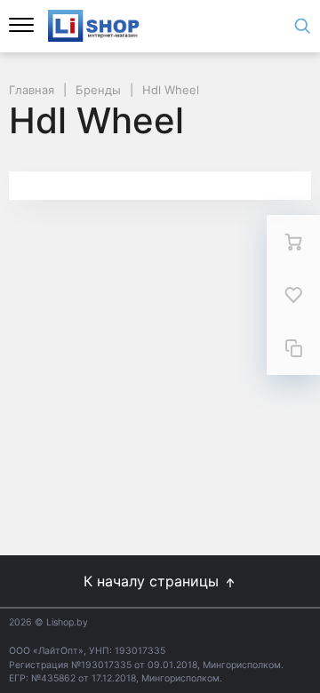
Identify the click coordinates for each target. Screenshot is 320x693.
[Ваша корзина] (293, 241)
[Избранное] (293, 295)
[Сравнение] (293, 348)
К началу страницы (153, 581)
